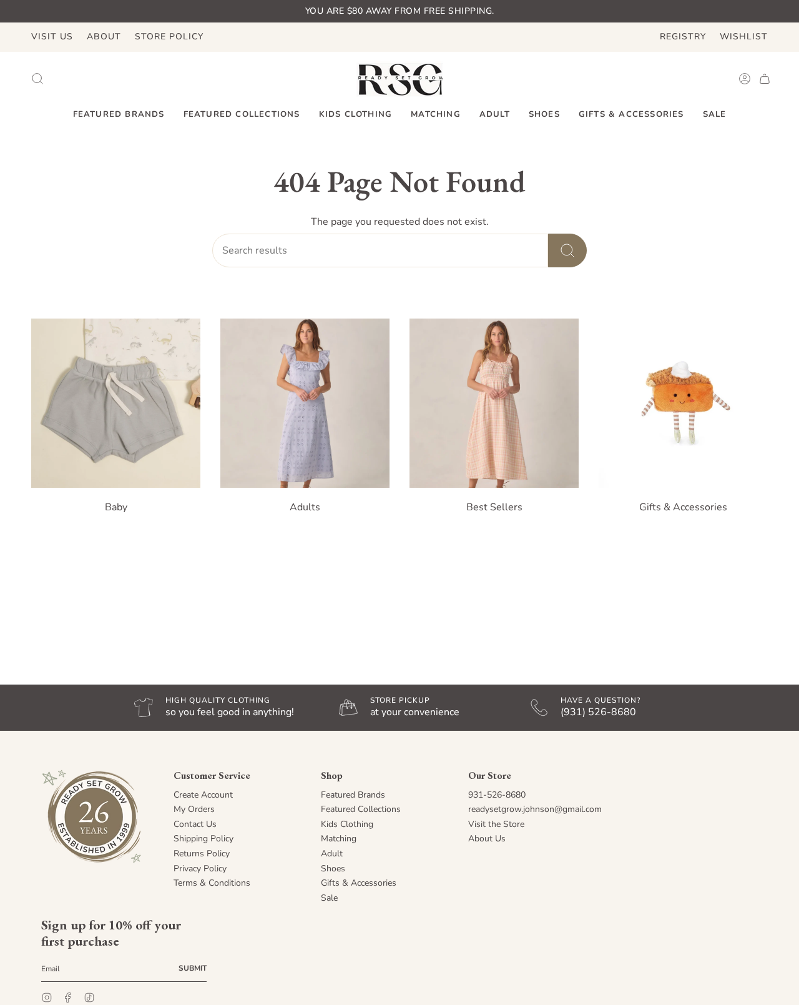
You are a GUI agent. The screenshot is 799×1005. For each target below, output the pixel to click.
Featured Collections (361, 809)
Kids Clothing (347, 824)
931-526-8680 (497, 795)
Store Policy (169, 36)
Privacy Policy (200, 868)
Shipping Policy (203, 838)
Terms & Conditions (212, 883)
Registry (683, 36)
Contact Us (195, 824)
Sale (329, 898)
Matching (338, 838)
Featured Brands (353, 795)
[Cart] (765, 78)
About (104, 36)
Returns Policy (202, 853)
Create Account (203, 795)
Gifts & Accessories (358, 883)
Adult (332, 853)
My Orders (194, 809)
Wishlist (744, 36)
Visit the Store (496, 824)
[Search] (567, 250)
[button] (119, 115)
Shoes (333, 868)
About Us (487, 838)
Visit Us (52, 36)
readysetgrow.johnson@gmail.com (535, 809)
